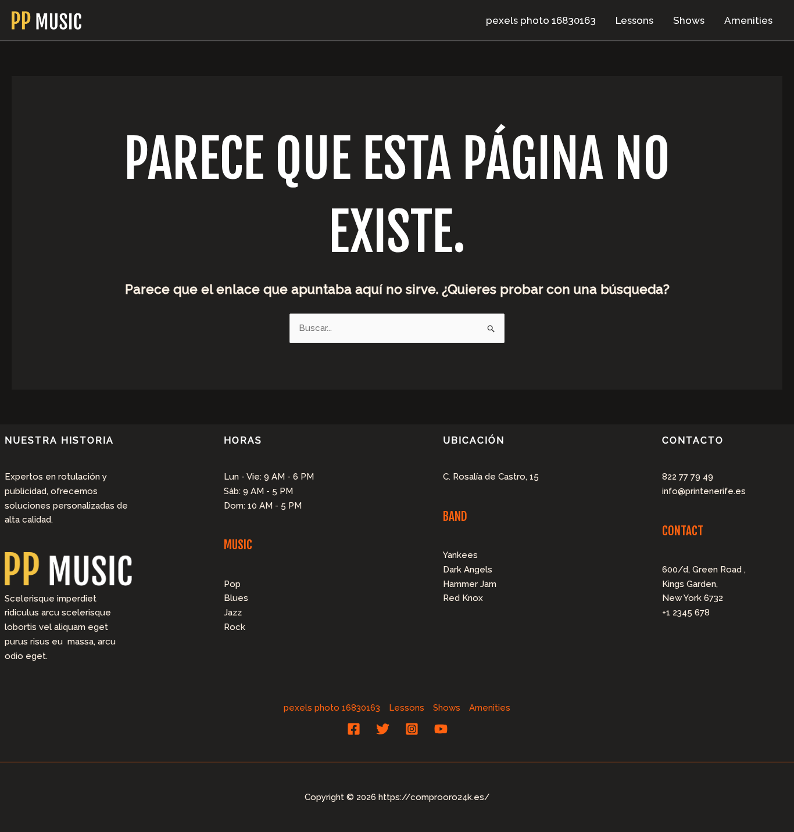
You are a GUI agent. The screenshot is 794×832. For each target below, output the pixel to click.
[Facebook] (353, 729)
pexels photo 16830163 (541, 20)
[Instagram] (412, 729)
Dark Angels (467, 569)
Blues (236, 598)
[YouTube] (441, 729)
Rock (234, 627)
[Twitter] (382, 729)
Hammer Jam (469, 584)
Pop (232, 584)
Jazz (233, 612)
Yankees (460, 555)
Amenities (748, 20)
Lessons (634, 20)
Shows (688, 20)
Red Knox (463, 598)
